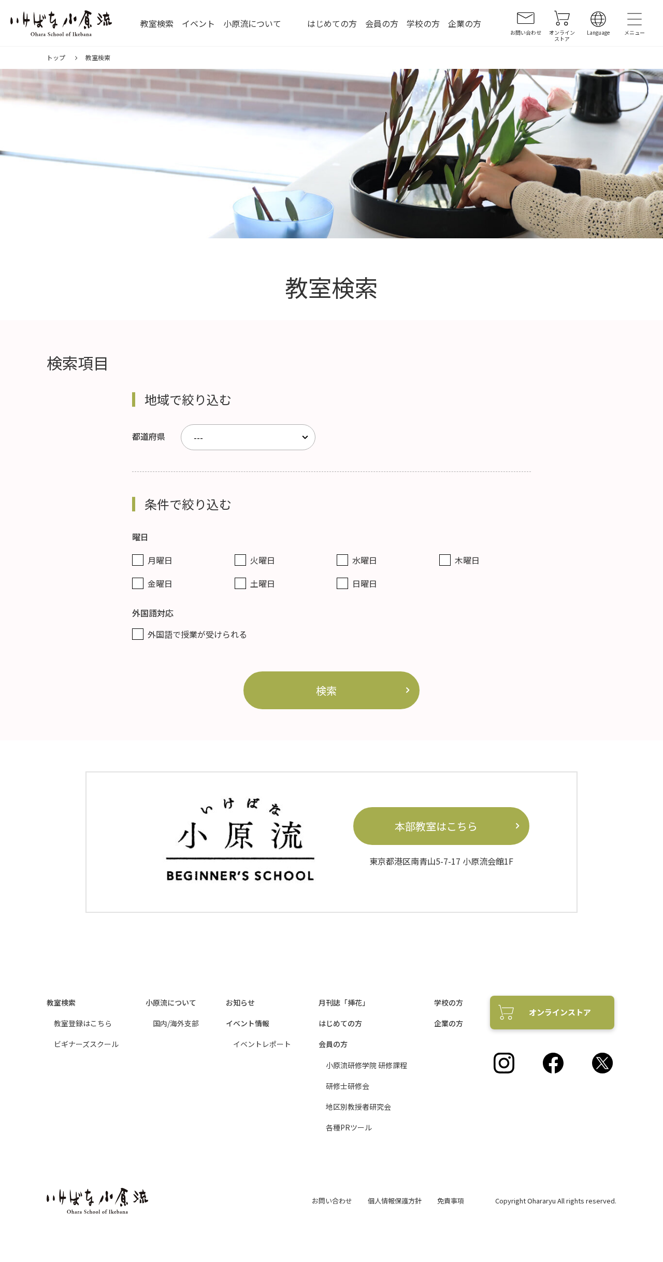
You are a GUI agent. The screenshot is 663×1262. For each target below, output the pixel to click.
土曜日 (262, 583)
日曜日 (364, 583)
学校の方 (423, 23)
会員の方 (381, 23)
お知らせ (240, 1002)
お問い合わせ (332, 1201)
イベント (198, 23)
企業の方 (464, 23)
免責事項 (450, 1201)
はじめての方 (332, 23)
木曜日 (467, 560)
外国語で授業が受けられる (197, 634)
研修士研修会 (347, 1086)
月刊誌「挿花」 (344, 1002)
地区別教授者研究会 (358, 1106)
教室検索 (157, 23)
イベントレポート (262, 1044)
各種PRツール (349, 1127)
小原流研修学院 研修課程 (366, 1065)
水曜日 (364, 560)
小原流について (252, 23)
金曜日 (160, 583)
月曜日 (160, 560)
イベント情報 (247, 1023)
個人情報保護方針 (395, 1201)
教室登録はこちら (83, 1023)
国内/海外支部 (176, 1023)
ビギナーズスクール (86, 1044)
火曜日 (262, 560)
